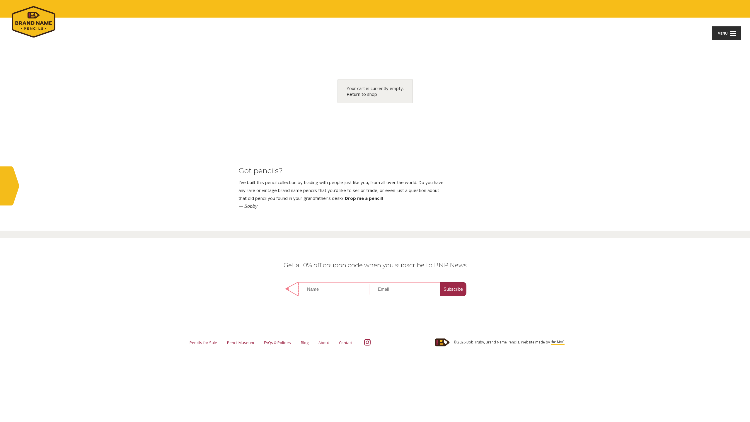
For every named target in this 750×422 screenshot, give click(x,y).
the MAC (558, 341)
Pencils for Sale (203, 342)
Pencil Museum (240, 342)
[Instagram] (367, 342)
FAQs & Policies (277, 342)
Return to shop (362, 94)
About (323, 342)
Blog (304, 342)
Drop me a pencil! (364, 198)
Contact (345, 342)
